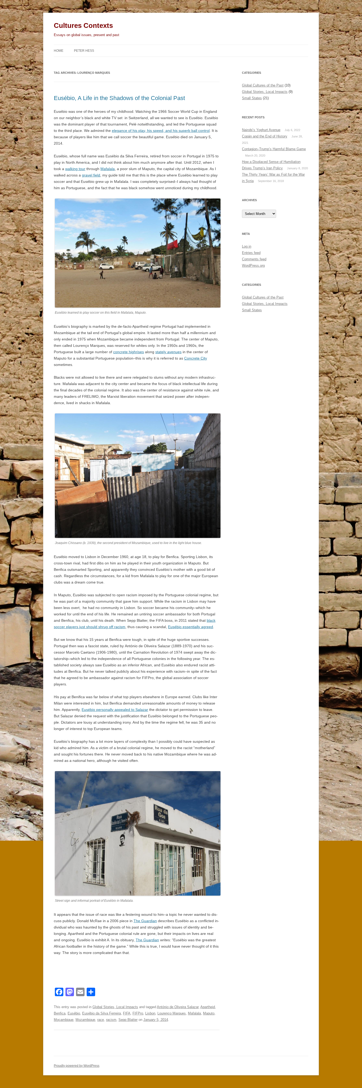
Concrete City (195, 358)
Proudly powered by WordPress (76, 1066)
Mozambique (85, 1020)
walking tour (75, 169)
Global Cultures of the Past (263, 85)
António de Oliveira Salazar (177, 1007)
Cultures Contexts (83, 25)
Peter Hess (84, 51)
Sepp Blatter (128, 1020)
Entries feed (251, 253)
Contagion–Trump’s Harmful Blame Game (274, 149)
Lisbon (150, 1013)
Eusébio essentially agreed (190, 627)
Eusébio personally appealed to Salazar (115, 709)
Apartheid (207, 1007)
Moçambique (63, 1020)
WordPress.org (253, 265)
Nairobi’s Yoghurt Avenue (261, 130)
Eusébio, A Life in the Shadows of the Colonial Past (119, 98)
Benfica (59, 1013)
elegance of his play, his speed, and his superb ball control (161, 130)
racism (111, 1020)
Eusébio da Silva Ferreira (101, 1013)
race (100, 1020)
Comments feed (254, 259)
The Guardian (145, 921)
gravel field (91, 175)
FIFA (126, 1013)
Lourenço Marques (171, 1013)
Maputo (208, 1013)
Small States (252, 98)
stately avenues (168, 352)
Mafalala (107, 169)
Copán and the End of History (264, 136)
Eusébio (74, 1013)
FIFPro (138, 1013)
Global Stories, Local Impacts (115, 1007)
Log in (246, 246)
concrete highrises (128, 352)
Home (58, 51)
